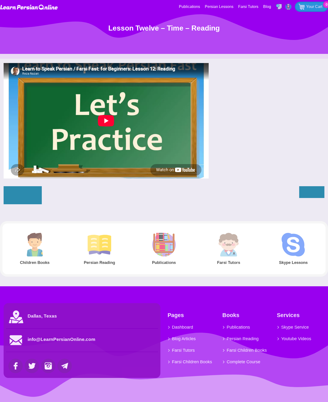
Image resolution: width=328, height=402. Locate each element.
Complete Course (243, 361)
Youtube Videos (296, 338)
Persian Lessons (219, 7)
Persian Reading (243, 338)
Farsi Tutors (248, 7)
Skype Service (295, 327)
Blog (267, 7)
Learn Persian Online (29, 7)
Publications (189, 7)
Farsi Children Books (192, 361)
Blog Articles (184, 338)
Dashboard (182, 327)
